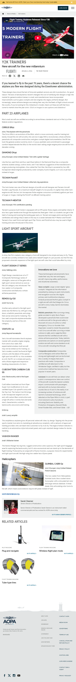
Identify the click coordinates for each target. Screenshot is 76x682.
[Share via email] (23, 76)
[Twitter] (10, 676)
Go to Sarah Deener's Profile (61, 514)
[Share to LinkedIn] (19, 76)
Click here (53, 2)
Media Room (63, 622)
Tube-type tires (9, 582)
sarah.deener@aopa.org (10, 494)
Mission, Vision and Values (46, 629)
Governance (45, 634)
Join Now (63, 8)
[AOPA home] (6, 8)
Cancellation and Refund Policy (65, 642)
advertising (63, 628)
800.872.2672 (6, 634)
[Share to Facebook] (10, 76)
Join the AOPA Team (46, 638)
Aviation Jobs (64, 655)
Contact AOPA (64, 616)
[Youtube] (18, 676)
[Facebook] (5, 676)
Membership (44, 624)
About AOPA (44, 616)
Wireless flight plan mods (51, 551)
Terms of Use (64, 634)
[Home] (4, 14)
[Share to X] (14, 76)
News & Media (11, 13)
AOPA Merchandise (65, 661)
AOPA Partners (45, 642)
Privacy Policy (64, 649)
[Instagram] (14, 676)
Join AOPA (44, 620)
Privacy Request (65, 675)
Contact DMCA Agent (64, 668)
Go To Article (31, 553)
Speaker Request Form (48, 646)
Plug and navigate (10, 551)
